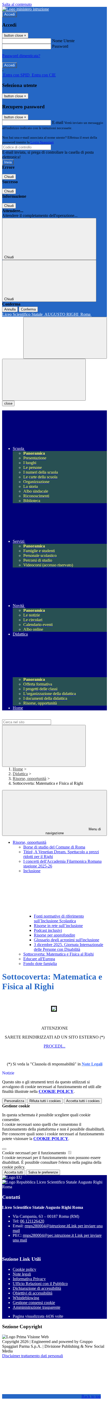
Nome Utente (63, 40)
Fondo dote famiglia (40, 963)
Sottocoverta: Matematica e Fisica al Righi (58, 954)
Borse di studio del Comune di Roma (54, 847)
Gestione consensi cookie (34, 1302)
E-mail (57, 122)
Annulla (10, 309)
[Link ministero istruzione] (25, 9)
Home (18, 769)
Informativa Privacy (29, 1279)
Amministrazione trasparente (36, 1307)
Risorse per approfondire (54, 935)
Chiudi (9, 177)
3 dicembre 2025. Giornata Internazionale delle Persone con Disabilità (68, 947)
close (8, 403)
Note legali (22, 1274)
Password (60, 46)
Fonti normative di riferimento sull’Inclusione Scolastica (59, 918)
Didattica (20, 774)
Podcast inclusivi (48, 930)
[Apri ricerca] (65, 338)
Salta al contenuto (17, 4)
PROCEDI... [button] (54, 1046)
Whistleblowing (26, 1298)
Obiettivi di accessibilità (32, 1293)
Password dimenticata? (21, 56)
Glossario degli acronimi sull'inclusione (66, 940)
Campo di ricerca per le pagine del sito (34, 717)
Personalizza (14, 1101)
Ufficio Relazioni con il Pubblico (40, 1283)
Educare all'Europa (39, 959)
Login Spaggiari (42, 142)
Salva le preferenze (43, 1172)
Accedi (9, 14)
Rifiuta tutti (45, 1101)
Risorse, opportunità (29, 778)
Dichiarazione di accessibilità (37, 1288)
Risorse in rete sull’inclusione (58, 925)
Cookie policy (24, 1269)
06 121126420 (32, 1221)
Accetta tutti (83, 1101)
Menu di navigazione (73, 831)
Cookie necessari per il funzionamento (34, 1153)
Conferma (28, 309)
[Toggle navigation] (44, 380)
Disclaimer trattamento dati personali (32, 1356)
